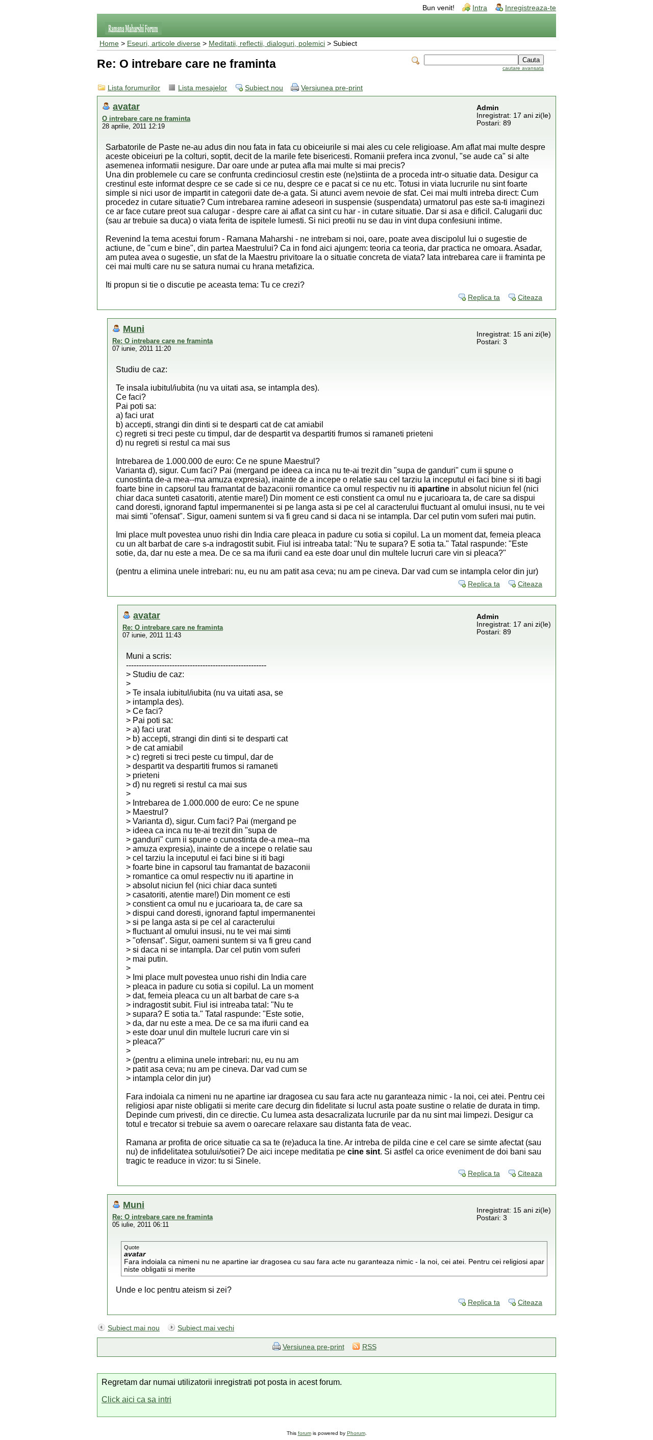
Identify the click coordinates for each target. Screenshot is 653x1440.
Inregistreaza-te (530, 8)
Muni (133, 328)
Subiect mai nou (134, 1328)
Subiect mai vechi (206, 1328)
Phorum (356, 1433)
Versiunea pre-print (332, 88)
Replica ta (484, 297)
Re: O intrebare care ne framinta (162, 341)
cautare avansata (523, 68)
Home (109, 43)
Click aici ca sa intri (136, 1399)
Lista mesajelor (202, 88)
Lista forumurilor (134, 88)
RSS (369, 1347)
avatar (126, 106)
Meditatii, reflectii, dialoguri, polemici (267, 43)
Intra (479, 8)
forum (304, 1433)
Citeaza (530, 297)
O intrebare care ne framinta (146, 118)
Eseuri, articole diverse (163, 43)
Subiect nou (264, 88)
